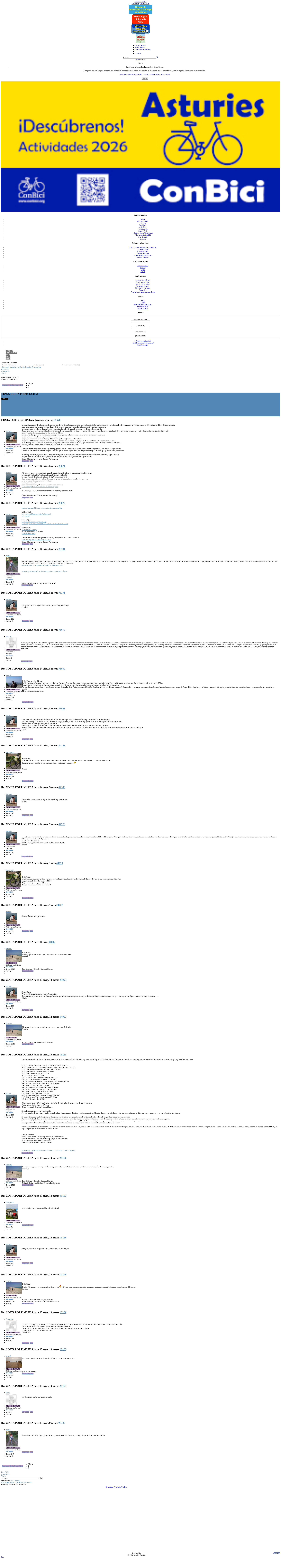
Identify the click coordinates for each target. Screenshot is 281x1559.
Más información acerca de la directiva (157, 74)
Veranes (8, 675)
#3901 (62, 708)
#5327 (62, 1422)
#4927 (63, 1016)
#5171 (63, 1385)
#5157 (63, 1195)
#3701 (62, 549)
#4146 (62, 787)
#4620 (59, 863)
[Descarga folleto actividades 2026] (140, 211)
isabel (8, 556)
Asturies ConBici (141, 2)
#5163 (63, 1349)
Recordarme (139, 332)
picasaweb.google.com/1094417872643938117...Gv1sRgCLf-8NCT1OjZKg (48, 1150)
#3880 (62, 668)
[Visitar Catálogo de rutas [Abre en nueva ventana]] (140, 42)
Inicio (138, 59)
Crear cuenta (36, 367)
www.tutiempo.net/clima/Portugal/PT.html (36, 540)
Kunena (11, 1482)
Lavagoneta (10, 1202)
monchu (9, 636)
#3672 (62, 503)
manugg (9, 431)
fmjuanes (9, 949)
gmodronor (10, 752)
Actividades (5, 371)
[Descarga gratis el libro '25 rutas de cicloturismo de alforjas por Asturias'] (140, 13)
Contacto (138, 53)
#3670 (57, 420)
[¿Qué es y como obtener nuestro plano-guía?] (140, 23)
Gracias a (4, 1482)
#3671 (62, 466)
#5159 (63, 1274)
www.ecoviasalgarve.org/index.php (34, 522)
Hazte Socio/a (140, 47)
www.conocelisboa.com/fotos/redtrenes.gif (36, 514)
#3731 (62, 592)
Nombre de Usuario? (24, 367)
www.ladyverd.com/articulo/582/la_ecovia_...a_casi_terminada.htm (45, 524)
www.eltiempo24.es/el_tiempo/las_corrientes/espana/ (40, 487)
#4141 (62, 745)
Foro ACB (5, 369)
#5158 (63, 1237)
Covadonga (10, 1319)
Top (2, 1557)
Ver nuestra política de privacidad (130, 74)
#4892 (52, 942)
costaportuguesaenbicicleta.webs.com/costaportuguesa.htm (42, 508)
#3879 (62, 629)
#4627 (59, 905)
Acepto (145, 78)
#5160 (63, 1312)
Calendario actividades (143, 49)
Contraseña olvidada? (9, 367)
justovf (8, 1356)
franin (8, 1393)
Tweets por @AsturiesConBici (116, 1487)
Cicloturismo (15, 1480)
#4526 (62, 824)
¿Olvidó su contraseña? (143, 341)
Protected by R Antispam (23, 1482)
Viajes (3, 373)
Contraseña (140, 325)
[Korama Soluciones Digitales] (276, 1553)
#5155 (63, 1054)
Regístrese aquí (142, 345)
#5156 (63, 1157)
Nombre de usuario (140, 319)
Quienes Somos (140, 45)
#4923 (63, 979)
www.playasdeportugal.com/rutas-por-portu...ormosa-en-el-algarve (45, 571)
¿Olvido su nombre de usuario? (143, 343)
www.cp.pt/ (26, 516)
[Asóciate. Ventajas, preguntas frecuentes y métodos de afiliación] (140, 33)
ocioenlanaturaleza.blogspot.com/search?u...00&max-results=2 (43, 565)
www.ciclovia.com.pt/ (29, 530)
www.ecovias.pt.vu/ (28, 534)
